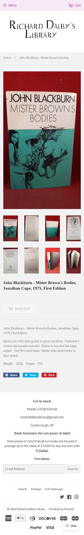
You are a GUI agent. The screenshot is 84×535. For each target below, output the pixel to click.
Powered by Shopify (61, 509)
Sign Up (73, 469)
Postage (36, 489)
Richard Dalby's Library (31, 509)
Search (22, 489)
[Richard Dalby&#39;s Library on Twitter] (62, 497)
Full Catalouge (54, 489)
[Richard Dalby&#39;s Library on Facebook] (69, 497)
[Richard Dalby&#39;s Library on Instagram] (76, 497)
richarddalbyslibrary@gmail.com (42, 417)
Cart (77, 5)
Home (7, 57)
